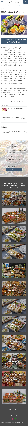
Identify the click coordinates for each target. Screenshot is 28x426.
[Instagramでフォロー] (12, 419)
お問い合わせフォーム (14, 169)
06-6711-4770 (14, 160)
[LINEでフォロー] (15, 419)
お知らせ (4, 8)
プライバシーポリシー (14, 409)
